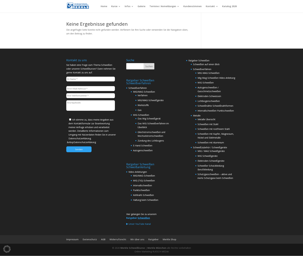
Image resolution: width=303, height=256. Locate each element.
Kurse (114, 6)
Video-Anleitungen (137, 171)
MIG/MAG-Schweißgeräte (151, 100)
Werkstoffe (143, 105)
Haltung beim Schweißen (145, 199)
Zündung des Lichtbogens (151, 140)
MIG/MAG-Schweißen (144, 91)
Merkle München (156, 247)
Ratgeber (153, 239)
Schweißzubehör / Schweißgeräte (210, 147)
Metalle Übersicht (206, 119)
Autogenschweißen (143, 150)
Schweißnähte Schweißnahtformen (215, 105)
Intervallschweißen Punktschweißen (216, 110)
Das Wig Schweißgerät (149, 118)
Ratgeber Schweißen (198, 60)
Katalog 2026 (229, 6)
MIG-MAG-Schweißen (209, 72)
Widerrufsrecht (118, 239)
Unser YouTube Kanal (139, 223)
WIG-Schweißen (141, 114)
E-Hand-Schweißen (142, 145)
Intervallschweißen (142, 185)
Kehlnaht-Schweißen (143, 195)
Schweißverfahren (137, 87)
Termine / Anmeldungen (162, 6)
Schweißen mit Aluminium (211, 142)
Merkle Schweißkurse (132, 247)
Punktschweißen (141, 190)
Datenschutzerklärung (85, 142)
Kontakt (210, 6)
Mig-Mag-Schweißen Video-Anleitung (216, 77)
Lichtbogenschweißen (209, 101)
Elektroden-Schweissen (209, 96)
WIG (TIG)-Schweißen (144, 180)
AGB (103, 239)
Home (104, 6)
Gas (140, 110)
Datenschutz (90, 239)
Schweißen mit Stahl (208, 124)
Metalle (197, 115)
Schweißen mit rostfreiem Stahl (214, 128)
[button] (7, 249)
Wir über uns (137, 239)
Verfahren (143, 95)
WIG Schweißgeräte (208, 155)
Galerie (141, 6)
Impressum (72, 239)
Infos (127, 6)
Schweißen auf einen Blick (206, 64)
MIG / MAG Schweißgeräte (211, 151)
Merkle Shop (169, 239)
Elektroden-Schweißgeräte (211, 160)
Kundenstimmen (192, 6)
